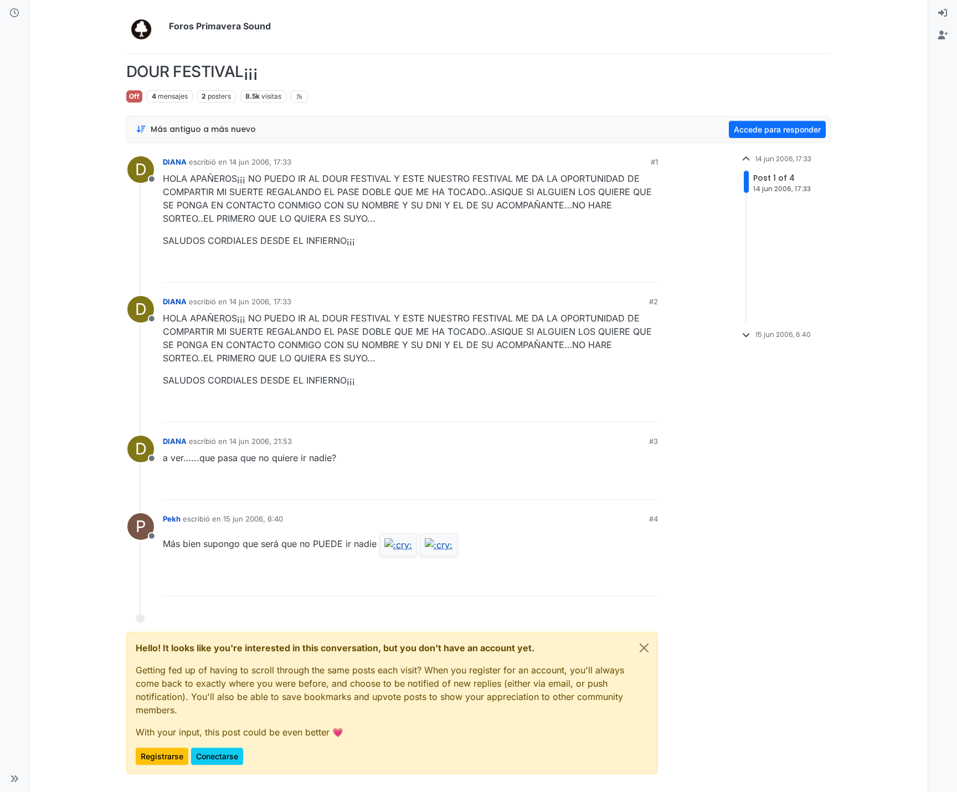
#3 (653, 441)
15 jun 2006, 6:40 (253, 518)
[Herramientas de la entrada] (648, 269)
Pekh (172, 518)
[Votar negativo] (626, 269)
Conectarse (217, 756)
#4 (653, 518)
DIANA (175, 161)
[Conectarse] (943, 13)
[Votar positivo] (588, 269)
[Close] (644, 647)
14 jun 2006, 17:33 (260, 161)
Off (134, 96)
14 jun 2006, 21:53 (260, 441)
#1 (654, 161)
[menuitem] (943, 13)
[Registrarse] (943, 35)
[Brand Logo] (145, 26)
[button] (14, 779)
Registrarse (162, 756)
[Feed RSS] (299, 96)
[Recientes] (14, 13)
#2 (653, 301)
